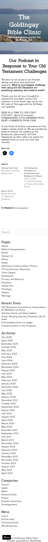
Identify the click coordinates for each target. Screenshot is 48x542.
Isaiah (4, 262)
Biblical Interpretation (13, 249)
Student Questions (11, 501)
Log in (4, 516)
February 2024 (9, 363)
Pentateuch (7, 276)
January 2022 (8, 397)
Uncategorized (21, 208)
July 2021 (6, 413)
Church (5, 484)
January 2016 (8, 453)
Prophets (6, 282)
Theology (6, 289)
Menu (7, 537)
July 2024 (6, 357)
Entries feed (7, 519)
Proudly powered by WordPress (24, 540)
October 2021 (8, 403)
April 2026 (7, 340)
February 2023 (9, 380)
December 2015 (9, 456)
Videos (5, 292)
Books (4, 252)
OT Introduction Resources (15, 269)
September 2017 (10, 433)
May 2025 (6, 350)
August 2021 (8, 410)
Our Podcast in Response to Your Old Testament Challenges (24, 66)
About (4, 246)
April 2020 (7, 420)
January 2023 (8, 383)
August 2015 (8, 466)
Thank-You (7, 285)
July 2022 (6, 390)
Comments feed (9, 522)
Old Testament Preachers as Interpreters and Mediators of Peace (24, 308)
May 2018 (6, 426)
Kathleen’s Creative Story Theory (19, 266)
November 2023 (9, 367)
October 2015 (8, 463)
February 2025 (9, 353)
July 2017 (6, 436)
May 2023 (6, 377)
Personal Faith (9, 494)
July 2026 (6, 337)
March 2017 (7, 440)
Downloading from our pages (17, 322)
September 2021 (10, 406)
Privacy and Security (12, 279)
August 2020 (8, 416)
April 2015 (7, 473)
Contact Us (7, 256)
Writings (6, 295)
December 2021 (9, 400)
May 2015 (6, 469)
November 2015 (9, 460)
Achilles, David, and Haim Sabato (19, 313)
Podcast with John (9, 168)
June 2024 (6, 360)
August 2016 (8, 446)
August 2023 (8, 370)
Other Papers (8, 272)
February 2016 (9, 450)
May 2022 (6, 393)
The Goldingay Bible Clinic (24, 24)
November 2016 (9, 443)
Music (4, 491)
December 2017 (9, 430)
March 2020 (7, 191)
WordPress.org (9, 525)
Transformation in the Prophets (18, 325)
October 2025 (8, 347)
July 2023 (6, 373)
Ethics (4, 259)
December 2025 (9, 343)
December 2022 (9, 387)
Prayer (5, 497)
